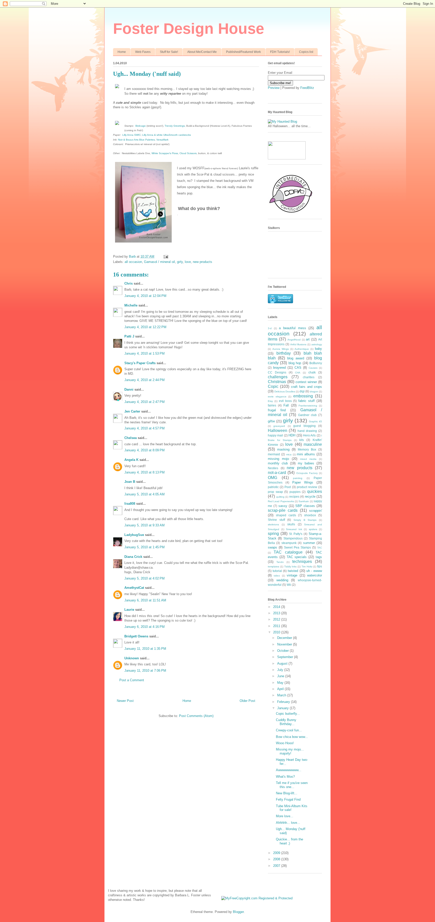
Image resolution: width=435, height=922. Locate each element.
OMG (272, 477)
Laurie (129, 609)
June (281, 676)
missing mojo (278, 459)
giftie (271, 421)
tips (319, 566)
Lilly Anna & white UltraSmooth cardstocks (166, 134)
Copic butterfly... (288, 713)
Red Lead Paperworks (281, 501)
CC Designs (277, 372)
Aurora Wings (280, 349)
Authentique (302, 349)
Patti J (129, 336)
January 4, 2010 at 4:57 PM (144, 428)
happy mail (275, 435)
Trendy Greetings (175, 125)
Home (122, 52)
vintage (292, 575)
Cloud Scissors (188, 153)
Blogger (238, 912)
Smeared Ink (294, 529)
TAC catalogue (288, 552)
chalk (312, 372)
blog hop (294, 363)
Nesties (273, 468)
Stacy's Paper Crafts (140, 363)
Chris (128, 283)
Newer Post (125, 701)
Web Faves (143, 52)
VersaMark (162, 139)
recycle (310, 496)
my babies (306, 463)
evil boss (285, 400)
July (280, 670)
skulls (291, 524)
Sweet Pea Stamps (297, 547)
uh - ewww (314, 571)
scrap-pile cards (283, 510)
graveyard (279, 426)
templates (273, 566)
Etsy (270, 401)
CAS (298, 367)
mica (289, 454)
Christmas (277, 382)
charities (308, 377)
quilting (280, 496)
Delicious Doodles (284, 391)
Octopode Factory (307, 473)
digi (302, 391)
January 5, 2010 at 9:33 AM (144, 525)
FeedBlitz (307, 88)
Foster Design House (188, 28)
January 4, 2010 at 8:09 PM (144, 450)
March (282, 695)
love (188, 262)
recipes (294, 496)
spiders (313, 529)
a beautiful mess (292, 328)
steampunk (289, 542)
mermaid (274, 454)
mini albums (306, 454)
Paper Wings (302, 482)
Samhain (304, 501)
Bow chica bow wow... (292, 737)
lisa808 (129, 503)
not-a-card (277, 472)
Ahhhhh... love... (288, 823)
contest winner (306, 382)
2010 (277, 632)
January (283, 708)
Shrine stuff (276, 519)
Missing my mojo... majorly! (290, 751)
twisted (293, 571)
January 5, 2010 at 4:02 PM (144, 578)
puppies (295, 491)
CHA (297, 372)
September (285, 657)
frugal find (277, 410)
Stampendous (293, 538)
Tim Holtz (307, 566)
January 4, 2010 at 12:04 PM (145, 296)
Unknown (131, 658)
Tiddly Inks (290, 566)
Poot (287, 487)
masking (283, 449)
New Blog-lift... (286, 793)
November (285, 644)
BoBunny (315, 363)
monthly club (278, 463)
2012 (277, 619)
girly (180, 262)
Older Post (247, 701)
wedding (282, 580)
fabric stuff (306, 401)
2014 (277, 607)
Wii (289, 584)
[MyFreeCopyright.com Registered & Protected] (257, 898)
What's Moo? (285, 776)
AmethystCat (134, 588)
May (280, 683)
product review (307, 487)
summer (309, 543)
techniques (302, 561)
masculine (313, 444)
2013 (277, 613)
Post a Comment (131, 680)
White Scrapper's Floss (165, 153)
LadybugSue (134, 535)
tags (319, 557)
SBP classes (305, 506)
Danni (128, 389)
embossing (303, 396)
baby (318, 349)
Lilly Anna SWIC (131, 134)
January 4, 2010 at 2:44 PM (144, 380)
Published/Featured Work (243, 52)
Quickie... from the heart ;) (289, 841)
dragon (314, 391)
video (277, 575)
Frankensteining (308, 405)
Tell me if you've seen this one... (292, 785)
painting (297, 478)
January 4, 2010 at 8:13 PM (144, 472)
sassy (282, 506)
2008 (277, 859)
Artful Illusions (298, 344)
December (285, 638)
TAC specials (297, 557)
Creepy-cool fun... (289, 730)
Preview (273, 88)
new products (202, 262)
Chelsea (130, 438)
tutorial (277, 570)
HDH (291, 435)
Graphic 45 (315, 421)
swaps (272, 547)
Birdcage (140, 125)
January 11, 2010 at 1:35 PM (145, 649)
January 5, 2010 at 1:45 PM (144, 547)
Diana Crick (133, 557)
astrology (316, 344)
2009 (277, 853)
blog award (295, 358)
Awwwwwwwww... (288, 770)
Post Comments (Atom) (196, 716)
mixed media (308, 459)
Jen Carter (132, 411)
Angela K (131, 460)
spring (273, 533)
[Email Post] (165, 256)
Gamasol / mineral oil (159, 262)
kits (301, 439)
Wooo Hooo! (285, 743)
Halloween (277, 430)
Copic (273, 386)
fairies (272, 405)
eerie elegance (277, 396)
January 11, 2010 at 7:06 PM (145, 670)
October (283, 651)
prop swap (275, 491)
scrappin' (315, 511)
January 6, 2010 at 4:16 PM (144, 627)
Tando (280, 562)
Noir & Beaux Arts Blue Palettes (136, 139)
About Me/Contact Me (202, 52)
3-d (270, 328)
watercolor (314, 575)
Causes (313, 367)
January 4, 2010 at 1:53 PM (144, 353)
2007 (277, 866)
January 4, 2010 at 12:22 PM (145, 327)
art (308, 339)
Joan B (129, 482)
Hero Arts (309, 435)
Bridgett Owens (136, 636)
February (284, 702)
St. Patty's (296, 533)
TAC (319, 547)
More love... (284, 816)
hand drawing (307, 430)
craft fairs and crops (306, 387)
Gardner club (307, 415)
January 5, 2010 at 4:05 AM (144, 494)
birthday (283, 353)
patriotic (273, 487)
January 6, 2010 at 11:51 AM (145, 600)
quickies (314, 491)
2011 (277, 626)
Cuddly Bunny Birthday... (286, 722)
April (281, 689)
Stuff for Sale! (169, 52)
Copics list (306, 52)
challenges (277, 377)
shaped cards (286, 515)
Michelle (130, 305)
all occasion (133, 262)
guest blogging (304, 425)
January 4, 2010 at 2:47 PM (144, 402)
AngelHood (294, 339)
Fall (286, 405)
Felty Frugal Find (288, 799)
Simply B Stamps (305, 520)
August (282, 663)
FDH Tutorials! (280, 52)
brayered (279, 367)
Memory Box (307, 449)
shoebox (310, 515)
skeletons (273, 524)
